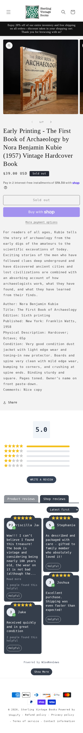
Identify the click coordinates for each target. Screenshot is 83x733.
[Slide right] (51, 122)
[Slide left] (32, 122)
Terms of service (26, 721)
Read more (14, 579)
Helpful (14, 595)
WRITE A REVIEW (41, 479)
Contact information (59, 721)
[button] (8, 12)
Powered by (41, 662)
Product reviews (21, 499)
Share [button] (12, 402)
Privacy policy (62, 715)
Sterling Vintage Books (39, 709)
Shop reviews (54, 499)
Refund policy (35, 715)
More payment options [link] (41, 222)
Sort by (39, 509)
